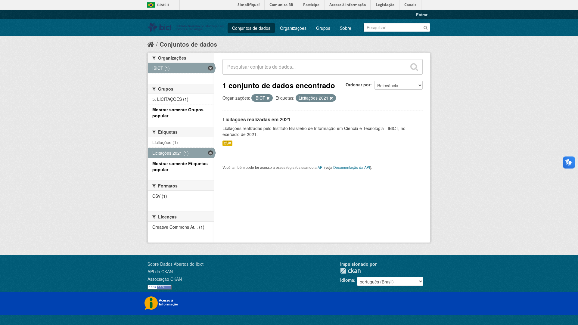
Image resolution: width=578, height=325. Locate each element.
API (320, 167)
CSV (227, 143)
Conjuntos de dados (251, 28)
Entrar (421, 14)
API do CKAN (160, 271)
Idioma (347, 280)
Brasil (163, 5)
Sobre (345, 28)
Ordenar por (358, 85)
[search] (414, 66)
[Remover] (268, 98)
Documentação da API (351, 167)
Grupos (323, 28)
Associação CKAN (165, 279)
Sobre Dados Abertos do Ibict (176, 264)
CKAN (350, 271)
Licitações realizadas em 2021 (256, 119)
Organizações (293, 28)
